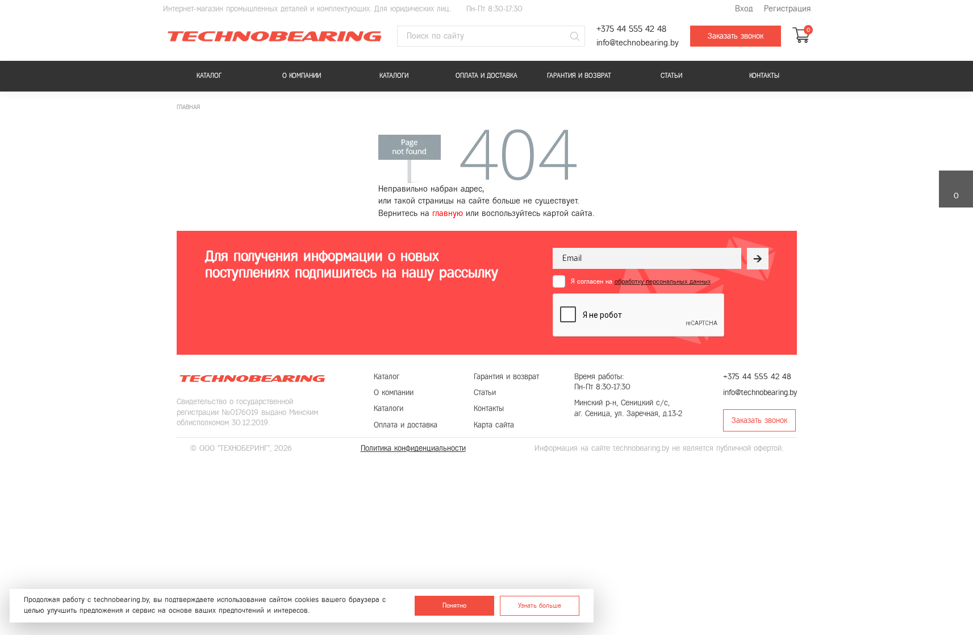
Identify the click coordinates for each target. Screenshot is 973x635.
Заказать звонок (735, 36)
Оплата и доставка (486, 75)
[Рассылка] (758, 258)
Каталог (209, 75)
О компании (301, 75)
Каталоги (393, 75)
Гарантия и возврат (579, 75)
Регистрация (787, 9)
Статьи (671, 75)
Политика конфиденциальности (413, 448)
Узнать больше (539, 605)
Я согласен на (641, 281)
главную (447, 213)
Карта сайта (494, 425)
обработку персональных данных (663, 281)
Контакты (764, 75)
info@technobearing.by (637, 43)
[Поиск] (574, 36)
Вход (744, 9)
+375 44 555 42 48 (631, 29)
